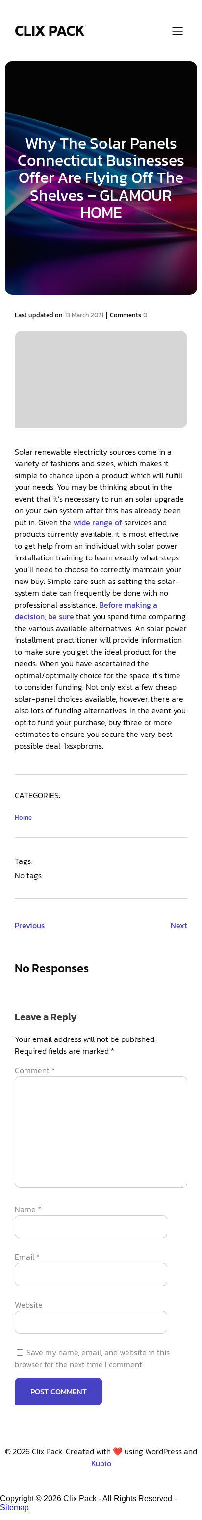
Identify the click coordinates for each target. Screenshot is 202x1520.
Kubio (101, 1463)
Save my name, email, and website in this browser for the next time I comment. (92, 1358)
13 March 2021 (84, 315)
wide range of (99, 522)
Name (28, 1209)
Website (29, 1305)
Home (23, 817)
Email (27, 1257)
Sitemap (14, 1507)
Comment (35, 1070)
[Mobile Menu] (177, 31)
